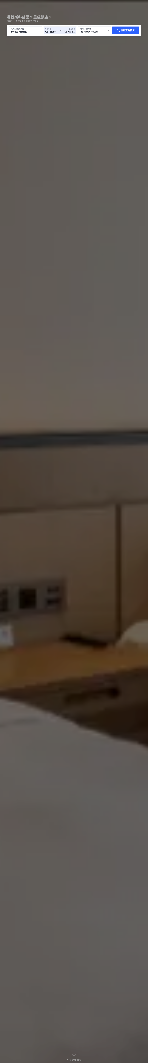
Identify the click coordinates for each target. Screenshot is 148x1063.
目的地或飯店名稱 (17, 29)
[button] (132, 4)
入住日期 (48, 29)
